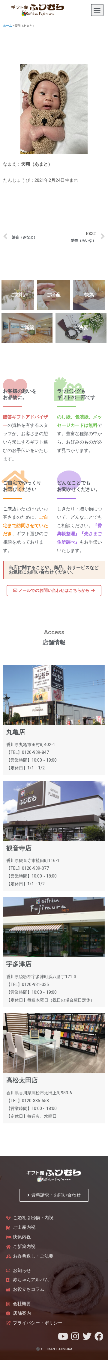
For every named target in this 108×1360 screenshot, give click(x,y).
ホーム (7, 25)
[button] (97, 10)
